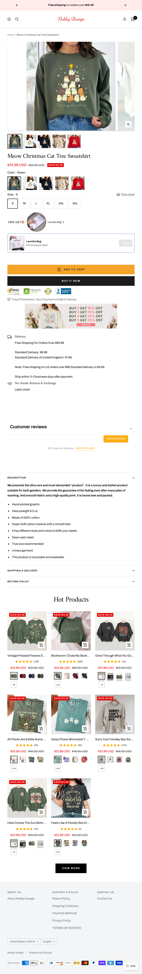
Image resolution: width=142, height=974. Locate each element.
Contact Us (104, 898)
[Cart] (133, 19)
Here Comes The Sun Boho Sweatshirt (27, 822)
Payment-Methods (64, 913)
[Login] (124, 19)
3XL (75, 203)
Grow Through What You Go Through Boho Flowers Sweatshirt (115, 655)
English (47, 941)
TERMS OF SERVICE (66, 927)
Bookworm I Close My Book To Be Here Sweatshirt (71, 655)
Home (10, 34)
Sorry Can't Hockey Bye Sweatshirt (115, 739)
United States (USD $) (22, 941)
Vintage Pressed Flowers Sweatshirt (27, 655)
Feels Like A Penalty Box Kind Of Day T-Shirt (71, 822)
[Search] (16, 19)
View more (71, 868)
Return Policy (18, 581)
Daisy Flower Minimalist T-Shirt (71, 739)
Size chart (128, 194)
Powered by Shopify (40, 952)
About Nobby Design (21, 898)
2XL (61, 203)
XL (48, 203)
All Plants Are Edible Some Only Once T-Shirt (27, 739)
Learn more (22, 389)
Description (16, 477)
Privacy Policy (61, 920)
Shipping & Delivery (22, 570)
